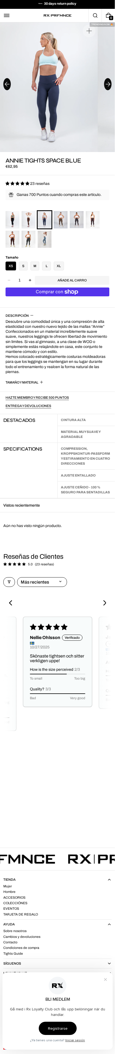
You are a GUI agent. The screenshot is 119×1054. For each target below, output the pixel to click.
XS (11, 266)
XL (59, 266)
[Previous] (12, 603)
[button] (6, 15)
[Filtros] (9, 582)
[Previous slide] (7, 84)
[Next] (102, 603)
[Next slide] (108, 84)
